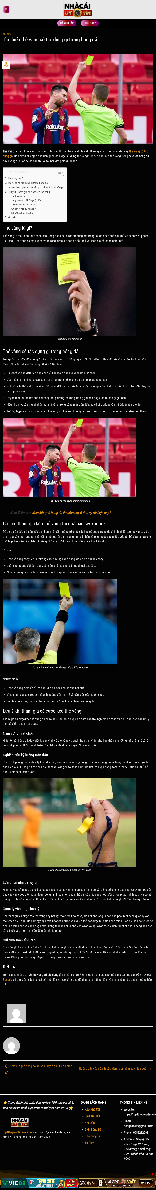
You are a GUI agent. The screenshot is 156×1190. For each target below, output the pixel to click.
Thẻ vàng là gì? (16, 178)
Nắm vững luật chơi (23, 196)
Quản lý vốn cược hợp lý (24, 208)
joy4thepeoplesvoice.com (18, 1132)
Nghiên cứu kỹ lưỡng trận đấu (27, 200)
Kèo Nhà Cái (92, 1109)
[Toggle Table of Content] (58, 172)
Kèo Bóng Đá (93, 1136)
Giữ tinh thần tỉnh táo (23, 213)
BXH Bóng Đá (93, 1129)
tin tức (7, 34)
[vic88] (39, 1183)
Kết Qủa (90, 1123)
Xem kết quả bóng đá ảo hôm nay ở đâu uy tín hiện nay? (71, 513)
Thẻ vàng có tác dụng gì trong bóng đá (28, 183)
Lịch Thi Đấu (92, 1116)
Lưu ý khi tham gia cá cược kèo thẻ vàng (29, 192)
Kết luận (12, 217)
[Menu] (6, 9)
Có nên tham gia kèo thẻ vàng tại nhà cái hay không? (35, 187)
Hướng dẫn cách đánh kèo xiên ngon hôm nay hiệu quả (113, 1068)
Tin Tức (89, 1143)
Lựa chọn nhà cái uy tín (24, 204)
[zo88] (117, 1183)
